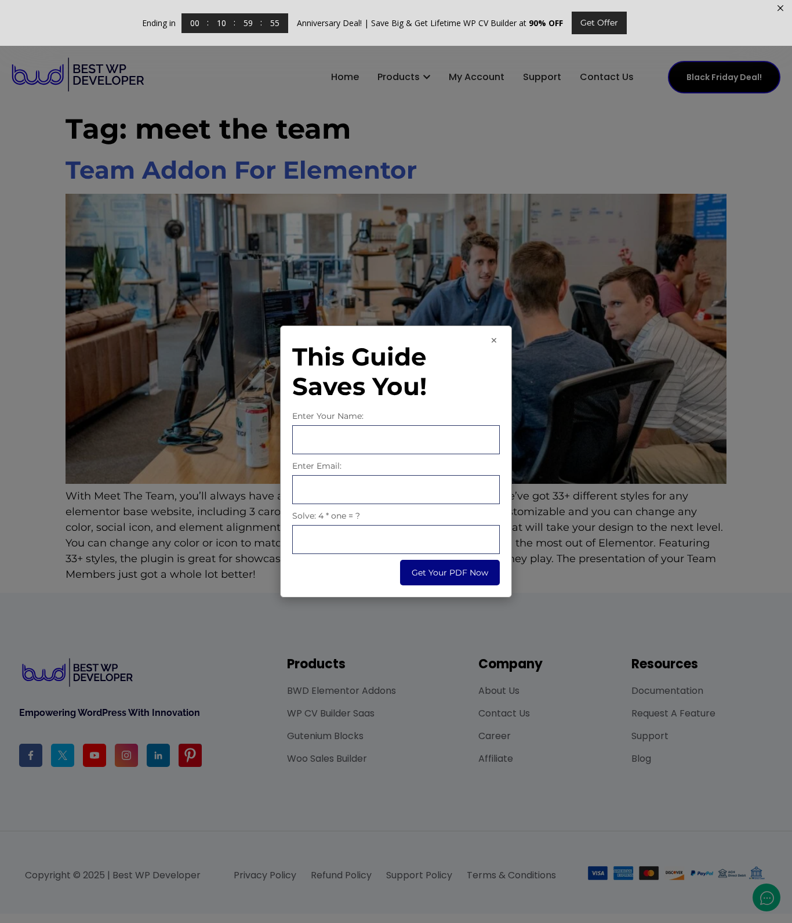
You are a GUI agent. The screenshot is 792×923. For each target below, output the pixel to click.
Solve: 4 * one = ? (326, 516)
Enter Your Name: (328, 416)
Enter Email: (316, 466)
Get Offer (599, 22)
